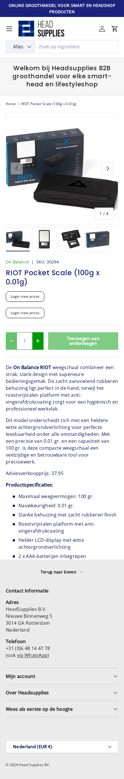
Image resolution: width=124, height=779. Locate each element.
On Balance (17, 262)
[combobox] (62, 46)
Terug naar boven (59, 572)
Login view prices (25, 296)
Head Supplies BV (34, 764)
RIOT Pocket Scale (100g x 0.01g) (48, 104)
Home (11, 104)
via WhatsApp (32, 655)
